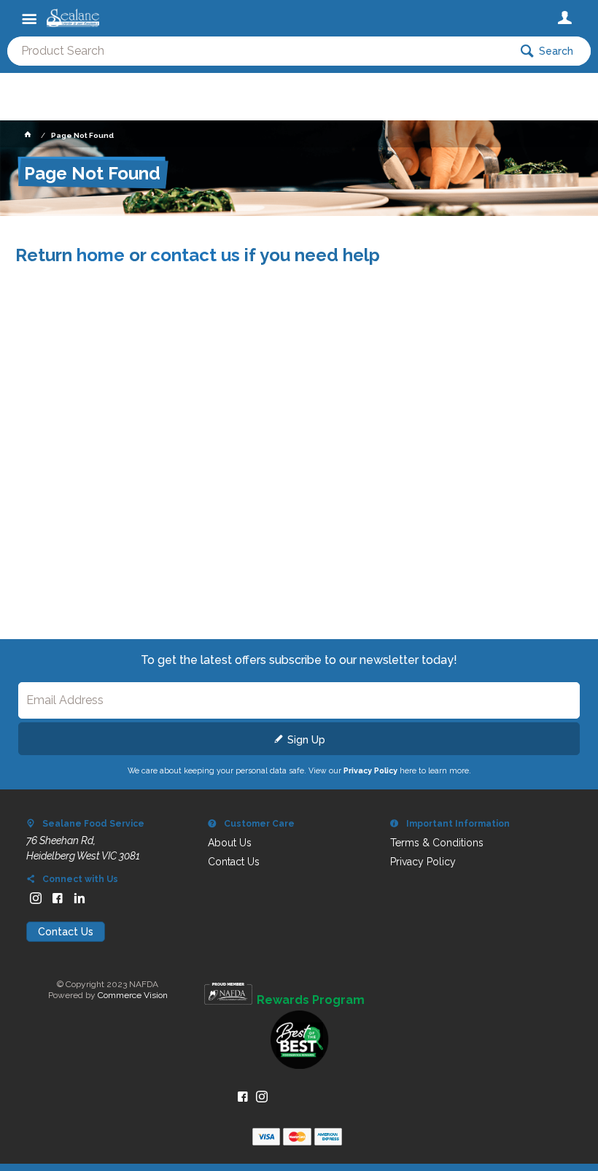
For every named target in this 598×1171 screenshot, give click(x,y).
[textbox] (258, 51)
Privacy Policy (370, 770)
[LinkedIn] (79, 898)
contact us (195, 255)
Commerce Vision (133, 995)
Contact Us (65, 932)
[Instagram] (35, 898)
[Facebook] (57, 898)
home (101, 255)
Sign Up (306, 740)
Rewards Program (311, 1000)
